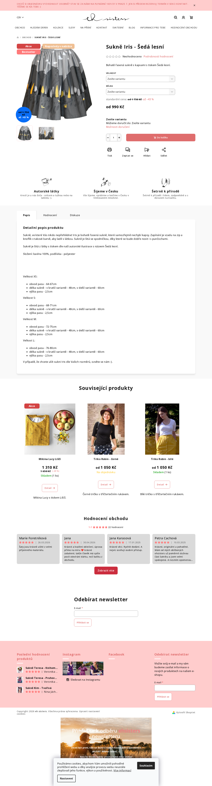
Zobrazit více (106, 570)
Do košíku (162, 137)
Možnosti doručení (118, 127)
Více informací (122, 770)
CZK (19, 17)
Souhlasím (146, 765)
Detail (48, 487)
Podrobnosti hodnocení (158, 56)
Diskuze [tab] (75, 215)
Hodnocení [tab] (50, 215)
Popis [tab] (26, 215)
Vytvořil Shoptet (185, 712)
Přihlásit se (83, 622)
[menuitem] (19, 27)
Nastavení (66, 778)
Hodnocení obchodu (106, 518)
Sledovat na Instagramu (85, 679)
